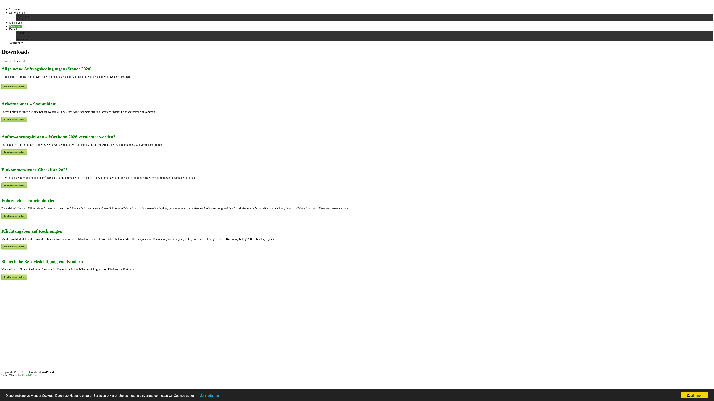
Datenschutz (23, 36)
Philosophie (23, 16)
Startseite (14, 9)
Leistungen (15, 22)
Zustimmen (694, 395)
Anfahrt (20, 32)
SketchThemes (30, 375)
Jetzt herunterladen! (14, 86)
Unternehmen (17, 12)
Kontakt (13, 29)
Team (19, 19)
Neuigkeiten (16, 42)
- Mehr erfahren (208, 395)
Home (5, 61)
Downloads (15, 26)
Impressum (22, 39)
